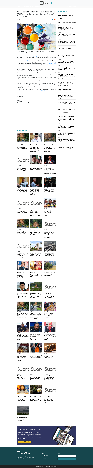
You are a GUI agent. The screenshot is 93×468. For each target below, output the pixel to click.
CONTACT (37, 6)
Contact (44, 458)
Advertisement (45, 457)
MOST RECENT (25, 6)
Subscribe (67, 458)
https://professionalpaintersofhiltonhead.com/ (26, 90)
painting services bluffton (50, 63)
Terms (43, 453)
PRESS (31, 6)
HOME (18, 6)
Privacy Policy (45, 455)
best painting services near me (29, 60)
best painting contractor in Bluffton (39, 56)
